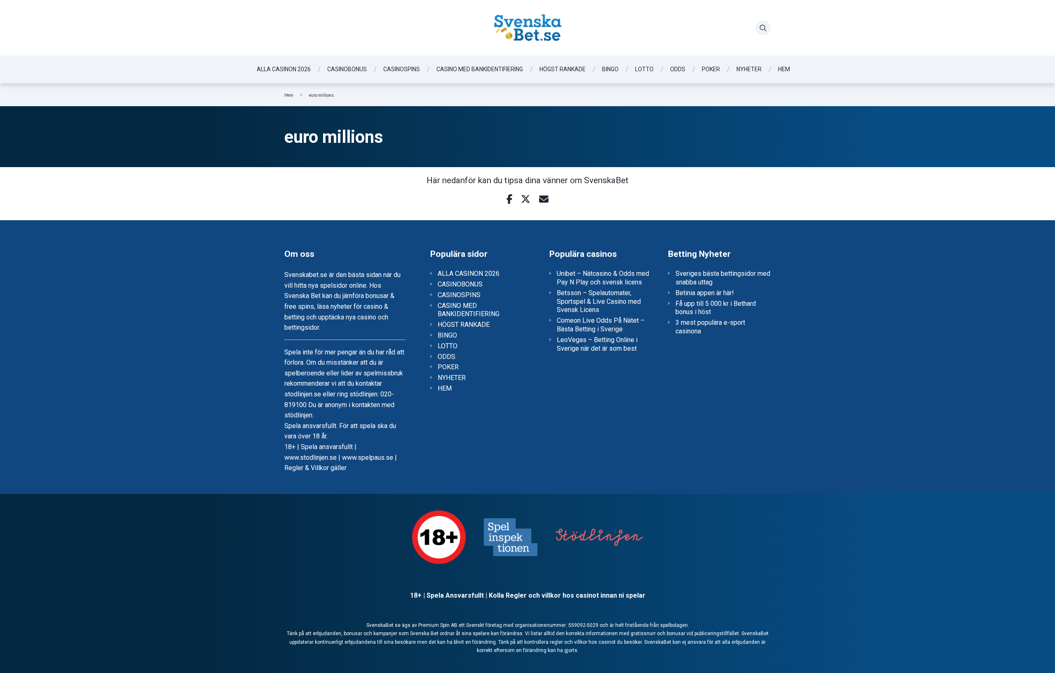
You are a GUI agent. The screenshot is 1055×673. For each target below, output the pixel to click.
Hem (288, 95)
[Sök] (763, 28)
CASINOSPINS (401, 69)
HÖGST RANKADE (562, 69)
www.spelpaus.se (367, 457)
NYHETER (749, 69)
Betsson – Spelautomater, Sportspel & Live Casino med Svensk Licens (599, 301)
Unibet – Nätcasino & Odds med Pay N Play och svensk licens (603, 278)
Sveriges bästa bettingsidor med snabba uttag (722, 278)
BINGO (610, 69)
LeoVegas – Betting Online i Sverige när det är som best (597, 344)
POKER (711, 69)
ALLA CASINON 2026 (284, 69)
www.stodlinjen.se (310, 457)
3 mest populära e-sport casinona (710, 327)
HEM (784, 69)
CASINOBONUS (347, 69)
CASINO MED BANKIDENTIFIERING (479, 69)
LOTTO (644, 69)
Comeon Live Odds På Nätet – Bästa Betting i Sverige (601, 325)
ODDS (677, 69)
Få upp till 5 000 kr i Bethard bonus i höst (715, 308)
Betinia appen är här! (704, 293)
